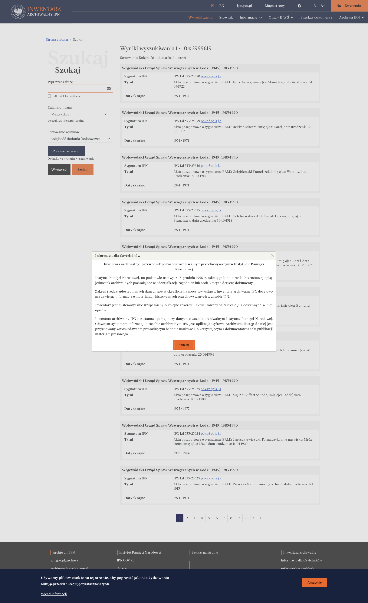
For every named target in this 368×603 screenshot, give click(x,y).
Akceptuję (315, 582)
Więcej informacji (54, 593)
